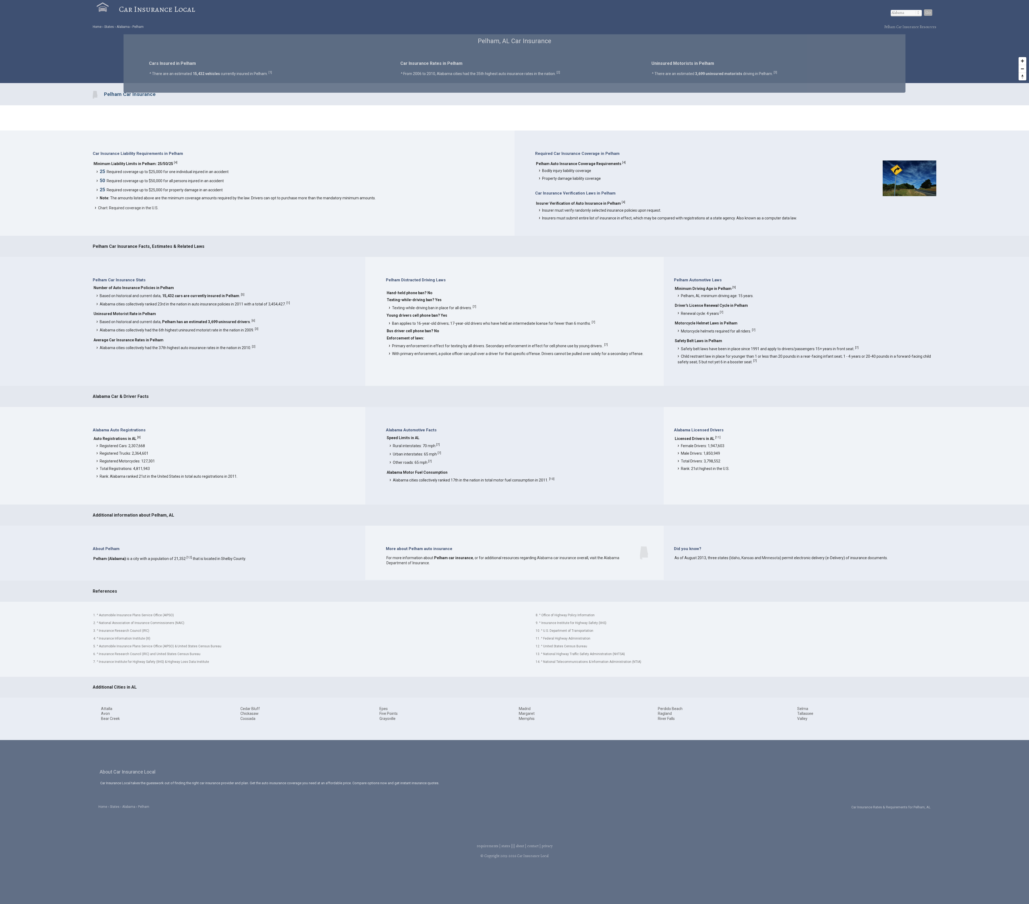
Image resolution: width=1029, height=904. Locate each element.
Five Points (388, 713)
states (505, 846)
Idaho (735, 558)
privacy (547, 846)
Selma (802, 709)
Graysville (387, 718)
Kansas (747, 558)
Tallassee (805, 713)
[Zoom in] (1022, 61)
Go (928, 13)
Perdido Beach (670, 709)
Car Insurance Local (157, 9)
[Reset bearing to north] (1022, 76)
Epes (383, 709)
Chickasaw (249, 713)
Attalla (106, 709)
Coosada (247, 718)
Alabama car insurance (556, 558)
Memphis (527, 718)
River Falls (666, 718)
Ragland (665, 713)
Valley (802, 718)
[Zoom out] (1022, 69)
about (520, 846)
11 (718, 437)
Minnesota (771, 558)
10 (552, 479)
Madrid (525, 709)
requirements (487, 846)
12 (189, 557)
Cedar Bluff (250, 709)
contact (533, 846)
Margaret (527, 713)
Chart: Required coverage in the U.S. (128, 208)
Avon (105, 713)
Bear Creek (110, 718)
